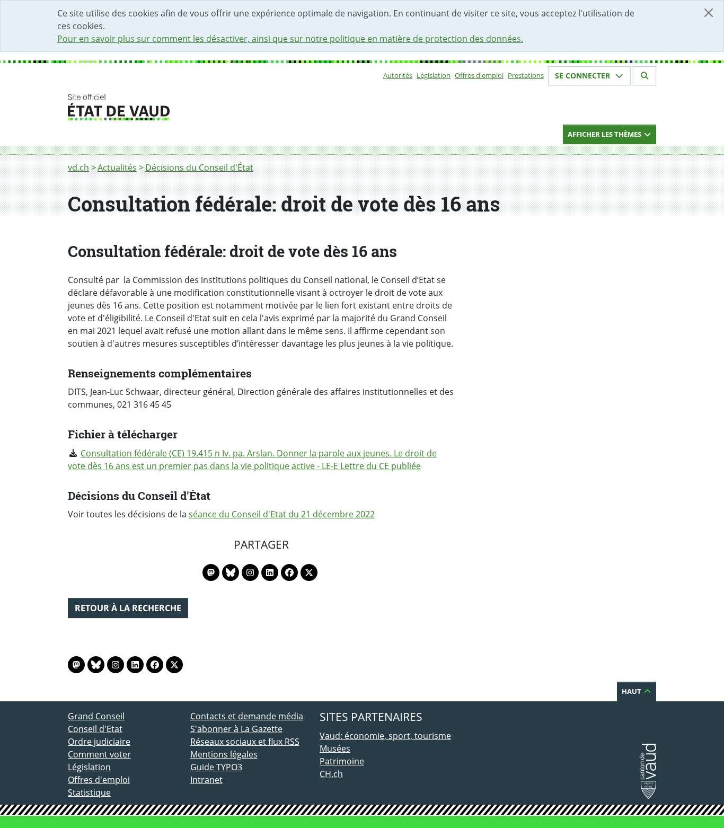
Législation (434, 75)
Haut (632, 691)
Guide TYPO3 (216, 767)
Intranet (206, 780)
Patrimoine (342, 761)
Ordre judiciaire (99, 741)
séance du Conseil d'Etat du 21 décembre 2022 (282, 514)
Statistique (89, 792)
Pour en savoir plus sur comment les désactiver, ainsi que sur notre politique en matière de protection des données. (290, 39)
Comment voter (99, 754)
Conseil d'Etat (95, 729)
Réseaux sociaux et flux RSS (244, 741)
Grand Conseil (96, 716)
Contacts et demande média (246, 716)
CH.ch (331, 774)
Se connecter (583, 76)
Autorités (397, 75)
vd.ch (78, 167)
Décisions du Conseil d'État (199, 167)
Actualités (117, 167)
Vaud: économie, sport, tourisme (385, 736)
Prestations (526, 75)
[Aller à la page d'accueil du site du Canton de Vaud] (186, 107)
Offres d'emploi (479, 75)
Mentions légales (224, 754)
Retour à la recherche (128, 608)
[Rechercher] (644, 75)
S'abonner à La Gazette (236, 729)
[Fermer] (708, 13)
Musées (335, 748)
